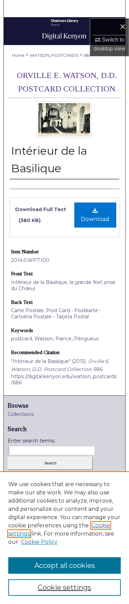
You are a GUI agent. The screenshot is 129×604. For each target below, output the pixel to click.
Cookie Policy (39, 542)
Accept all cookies (64, 565)
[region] (64, 537)
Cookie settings (64, 587)
